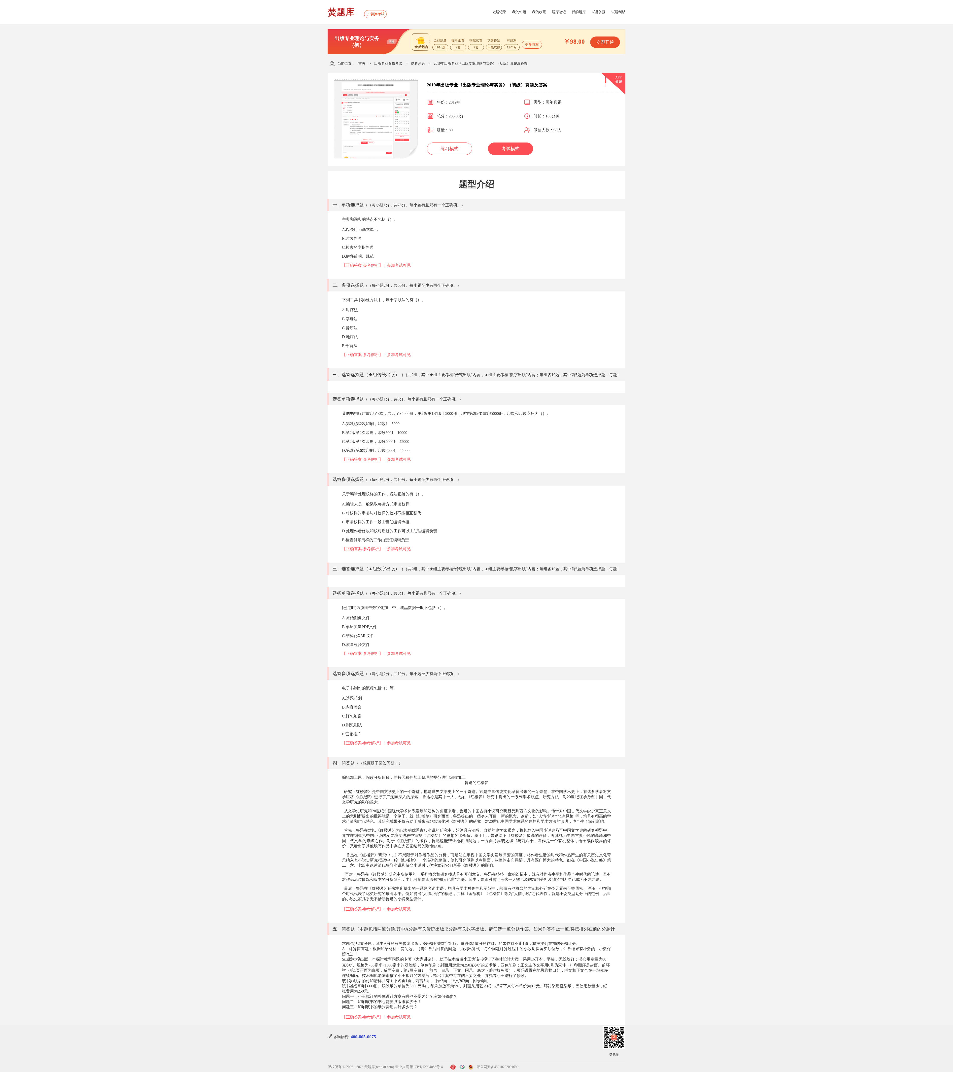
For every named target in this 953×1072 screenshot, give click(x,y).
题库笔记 (559, 12)
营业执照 (402, 1067)
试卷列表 (418, 63)
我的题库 (579, 12)
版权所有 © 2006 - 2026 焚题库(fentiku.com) (361, 1067)
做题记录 (499, 12)
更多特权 (532, 44)
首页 (361, 63)
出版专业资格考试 (388, 63)
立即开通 (605, 42)
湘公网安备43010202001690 (497, 1067)
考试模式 (510, 148)
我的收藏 (539, 12)
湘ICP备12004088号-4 (426, 1067)
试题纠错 (618, 12)
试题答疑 (599, 12)
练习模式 (449, 148)
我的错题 (519, 12)
